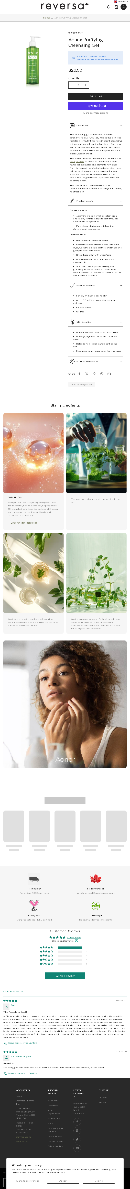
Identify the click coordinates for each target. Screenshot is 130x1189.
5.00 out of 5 (74, 937)
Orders (103, 1097)
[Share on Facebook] (79, 374)
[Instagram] (77, 1130)
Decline (99, 1180)
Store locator (55, 1136)
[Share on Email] (109, 374)
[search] (108, 6)
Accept (63, 1180)
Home (46, 17)
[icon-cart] (116, 7)
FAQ (50, 1123)
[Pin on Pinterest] (94, 374)
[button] (95, 96)
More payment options (95, 113)
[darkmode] (124, 7)
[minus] (72, 85)
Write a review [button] (65, 975)
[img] (10, 1000)
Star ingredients (54, 1112)
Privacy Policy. (57, 1172)
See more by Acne (82, 384)
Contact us (54, 1118)
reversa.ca (22, 1141)
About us (53, 1100)
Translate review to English (22, 1042)
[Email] (77, 1148)
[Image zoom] (32, 61)
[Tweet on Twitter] (87, 374)
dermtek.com (23, 1137)
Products (53, 1105)
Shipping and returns (55, 1130)
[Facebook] (77, 1122)
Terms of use (55, 1141)
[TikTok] (77, 1139)
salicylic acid (77, 161)
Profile (102, 1102)
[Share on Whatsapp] (101, 374)
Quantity (73, 78)
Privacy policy (55, 1146)
